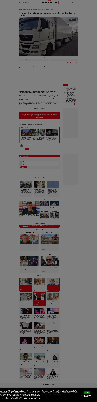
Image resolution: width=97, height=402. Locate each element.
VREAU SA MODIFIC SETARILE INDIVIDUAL (86, 396)
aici (11, 397)
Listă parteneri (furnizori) (46, 395)
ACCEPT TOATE (86, 392)
